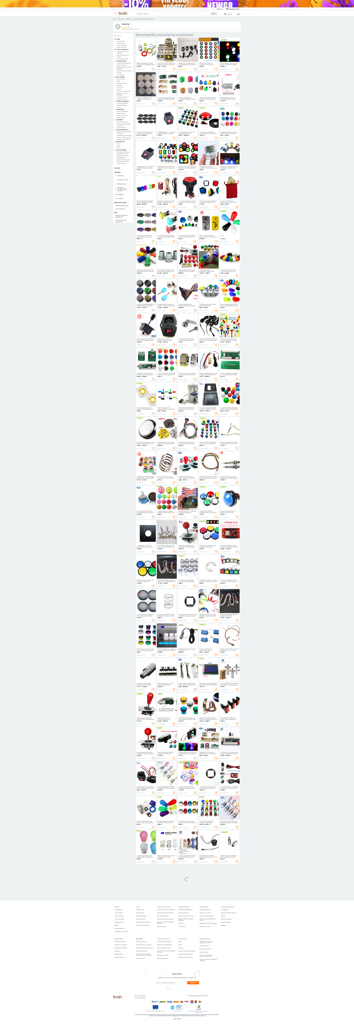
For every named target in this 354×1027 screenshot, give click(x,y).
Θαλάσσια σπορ (121, 117)
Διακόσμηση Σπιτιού (122, 83)
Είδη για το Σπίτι (121, 79)
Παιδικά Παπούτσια (122, 65)
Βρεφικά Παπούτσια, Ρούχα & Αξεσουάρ (124, 68)
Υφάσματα (119, 85)
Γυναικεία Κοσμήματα (122, 103)
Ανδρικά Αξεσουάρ (121, 47)
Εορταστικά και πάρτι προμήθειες (122, 94)
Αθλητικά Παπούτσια (122, 115)
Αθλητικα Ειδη (120, 19)
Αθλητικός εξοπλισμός (122, 111)
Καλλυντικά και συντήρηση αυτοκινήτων (124, 124)
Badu (114, 19)
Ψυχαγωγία (128, 19)
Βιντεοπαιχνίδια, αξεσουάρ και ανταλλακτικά (143, 19)
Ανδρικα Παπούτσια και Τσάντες (123, 56)
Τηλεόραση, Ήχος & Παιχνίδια (124, 135)
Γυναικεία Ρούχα (121, 43)
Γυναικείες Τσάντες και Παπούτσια (122, 52)
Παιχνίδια (119, 73)
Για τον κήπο (120, 87)
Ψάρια (118, 145)
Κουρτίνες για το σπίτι (122, 97)
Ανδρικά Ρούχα (120, 41)
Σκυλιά (118, 143)
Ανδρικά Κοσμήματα (122, 105)
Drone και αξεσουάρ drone (123, 139)
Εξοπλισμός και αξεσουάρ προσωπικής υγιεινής (123, 152)
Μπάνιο (118, 81)
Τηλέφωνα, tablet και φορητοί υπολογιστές (124, 132)
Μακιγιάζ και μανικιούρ (123, 155)
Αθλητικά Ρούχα (121, 113)
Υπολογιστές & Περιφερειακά (124, 137)
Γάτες (118, 147)
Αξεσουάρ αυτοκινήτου (123, 122)
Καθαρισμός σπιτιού (122, 99)
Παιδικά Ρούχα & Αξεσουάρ (124, 63)
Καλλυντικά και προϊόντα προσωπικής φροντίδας (123, 160)
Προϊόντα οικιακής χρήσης (123, 91)
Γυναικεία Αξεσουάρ (122, 45)
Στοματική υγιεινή (121, 163)
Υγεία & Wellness (121, 157)
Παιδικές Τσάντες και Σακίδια (124, 71)
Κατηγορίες (117, 35)
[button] (115, 13)
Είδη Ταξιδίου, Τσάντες (122, 59)
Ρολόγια (119, 107)
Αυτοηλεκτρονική (121, 127)
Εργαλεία (119, 89)
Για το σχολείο (120, 75)
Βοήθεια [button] (219, 9)
